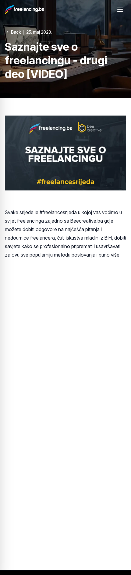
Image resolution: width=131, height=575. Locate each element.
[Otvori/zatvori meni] (120, 10)
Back (16, 32)
